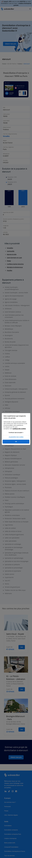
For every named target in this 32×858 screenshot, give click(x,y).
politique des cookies (19, 428)
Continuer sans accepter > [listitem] (16, 432)
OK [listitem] (16, 441)
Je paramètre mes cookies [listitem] (16, 437)
